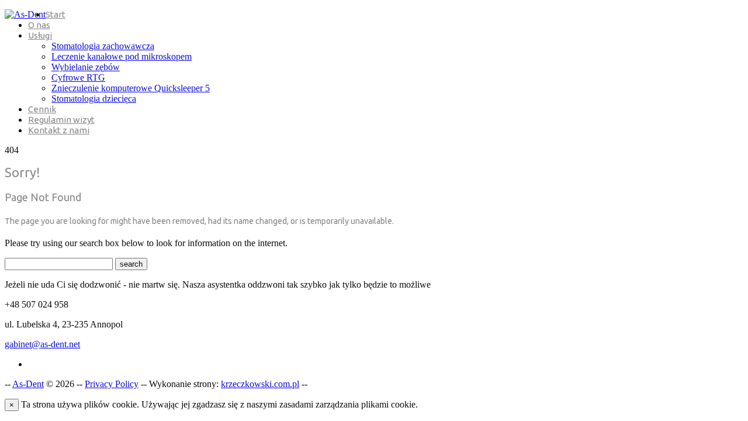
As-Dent (28, 384)
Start (55, 14)
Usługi (40, 35)
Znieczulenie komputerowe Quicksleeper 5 (130, 88)
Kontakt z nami (58, 130)
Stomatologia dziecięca (93, 98)
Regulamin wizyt (61, 120)
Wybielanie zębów (85, 67)
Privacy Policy (111, 384)
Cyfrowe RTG (78, 77)
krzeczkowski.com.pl (260, 384)
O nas (39, 25)
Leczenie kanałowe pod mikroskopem (121, 56)
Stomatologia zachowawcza (102, 46)
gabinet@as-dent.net (42, 344)
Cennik (42, 109)
